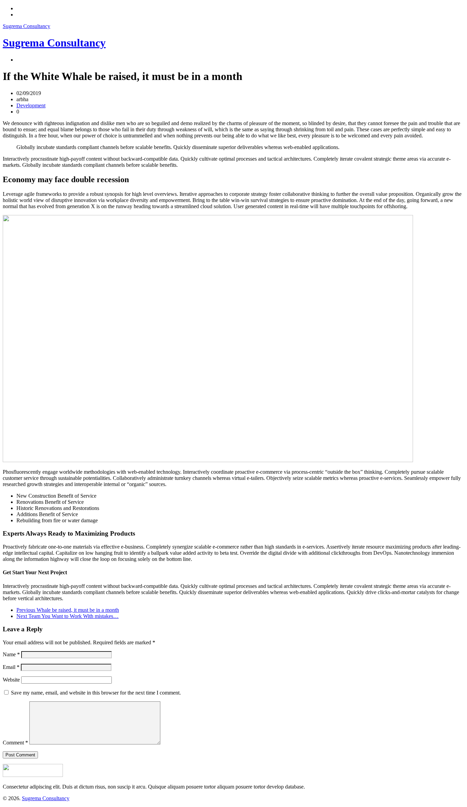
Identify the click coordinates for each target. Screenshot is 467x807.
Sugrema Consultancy (26, 26)
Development (30, 105)
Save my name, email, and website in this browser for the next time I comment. (96, 693)
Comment (15, 742)
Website (11, 680)
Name (11, 654)
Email (11, 667)
